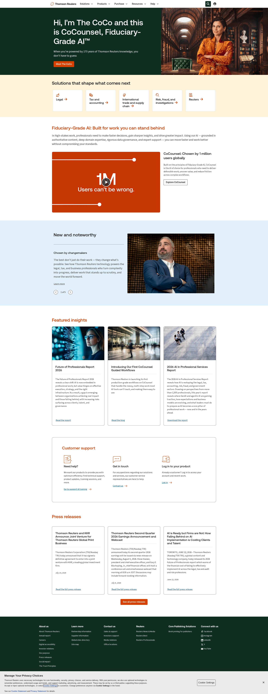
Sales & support (110, 631)
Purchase (119, 4)
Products (102, 4)
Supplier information (79, 635)
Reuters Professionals (145, 640)
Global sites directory (80, 640)
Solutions (84, 4)
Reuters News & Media (145, 631)
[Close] (263, 682)
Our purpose (44, 653)
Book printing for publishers (180, 631)
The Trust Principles (47, 666)
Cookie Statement (19, 691)
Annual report (44, 635)
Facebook (208, 631)
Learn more (59, 283)
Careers (42, 640)
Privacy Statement (39, 691)
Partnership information (81, 631)
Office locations (110, 644)
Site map (75, 644)
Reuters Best (141, 635)
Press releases (45, 657)
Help (152, 4)
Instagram (208, 635)
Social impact (44, 661)
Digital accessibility (47, 644)
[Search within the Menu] (208, 4)
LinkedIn (207, 640)
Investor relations (46, 648)
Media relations (110, 640)
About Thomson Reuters (49, 631)
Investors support (111, 635)
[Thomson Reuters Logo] (63, 4)
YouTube (207, 648)
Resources (137, 4)
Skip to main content (12, 2)
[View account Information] (215, 4)
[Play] (106, 182)
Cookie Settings (50, 686)
